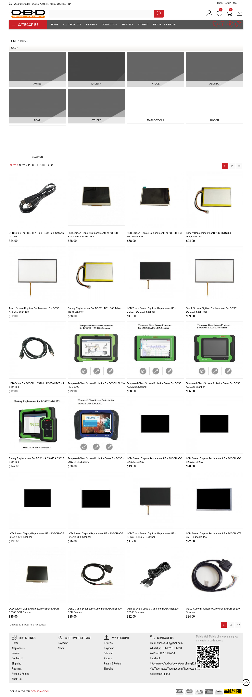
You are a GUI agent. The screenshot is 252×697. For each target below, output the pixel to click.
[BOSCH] (214, 90)
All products (72, 24)
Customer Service (78, 638)
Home (220, 3)
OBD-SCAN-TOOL (40, 691)
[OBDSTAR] (214, 54)
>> (239, 166)
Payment (142, 24)
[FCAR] (37, 90)
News (61, 648)
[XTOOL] (155, 54)
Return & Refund (164, 24)
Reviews (91, 24)
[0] (219, 14)
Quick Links (27, 638)
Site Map (108, 653)
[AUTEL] (37, 54)
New (13, 165)
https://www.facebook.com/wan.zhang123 (173, 663)
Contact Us (109, 24)
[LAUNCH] (96, 54)
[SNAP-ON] (37, 127)
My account (120, 638)
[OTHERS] (96, 90)
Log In (228, 3)
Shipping (127, 24)
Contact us (165, 638)
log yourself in (61, 4)
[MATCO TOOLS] (155, 90)
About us (57, 33)
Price (31, 165)
